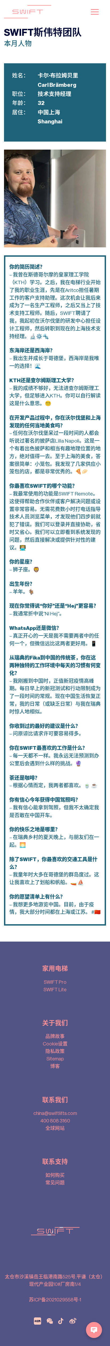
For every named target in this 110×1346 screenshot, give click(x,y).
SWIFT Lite (55, 989)
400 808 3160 (55, 1120)
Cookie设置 (55, 1043)
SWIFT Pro (55, 982)
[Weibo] (72, 1320)
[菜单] (95, 12)
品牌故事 (55, 1036)
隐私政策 (55, 1051)
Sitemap (55, 1058)
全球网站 (55, 1128)
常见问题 (55, 1182)
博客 (55, 1066)
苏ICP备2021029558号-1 (55, 1299)
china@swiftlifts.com (55, 1113)
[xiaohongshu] (37, 1320)
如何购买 (55, 1175)
